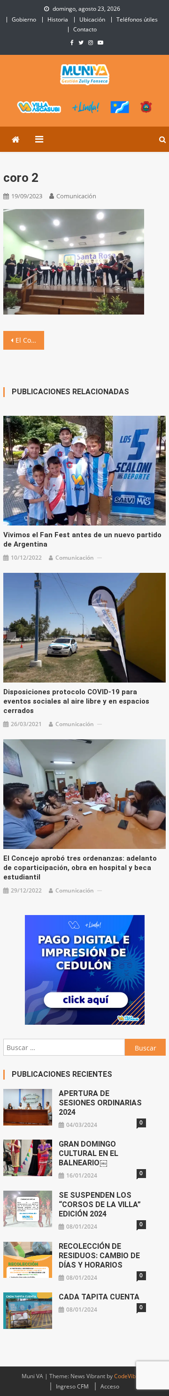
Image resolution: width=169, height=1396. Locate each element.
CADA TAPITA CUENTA (99, 1296)
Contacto (85, 29)
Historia (57, 19)
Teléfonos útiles (137, 19)
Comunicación (76, 196)
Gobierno (24, 19)
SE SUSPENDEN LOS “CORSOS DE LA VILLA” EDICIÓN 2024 (100, 1204)
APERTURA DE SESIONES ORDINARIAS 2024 (100, 1103)
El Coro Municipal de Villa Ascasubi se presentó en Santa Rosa (29, 340)
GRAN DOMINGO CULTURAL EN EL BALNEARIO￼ (88, 1153)
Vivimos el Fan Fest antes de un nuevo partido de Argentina (82, 539)
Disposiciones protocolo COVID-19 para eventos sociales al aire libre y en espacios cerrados (76, 701)
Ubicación (92, 19)
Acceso (109, 1386)
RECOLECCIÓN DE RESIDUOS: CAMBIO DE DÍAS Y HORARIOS (99, 1255)
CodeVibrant (130, 1376)
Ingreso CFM (72, 1386)
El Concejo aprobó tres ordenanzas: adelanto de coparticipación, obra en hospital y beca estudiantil (80, 867)
